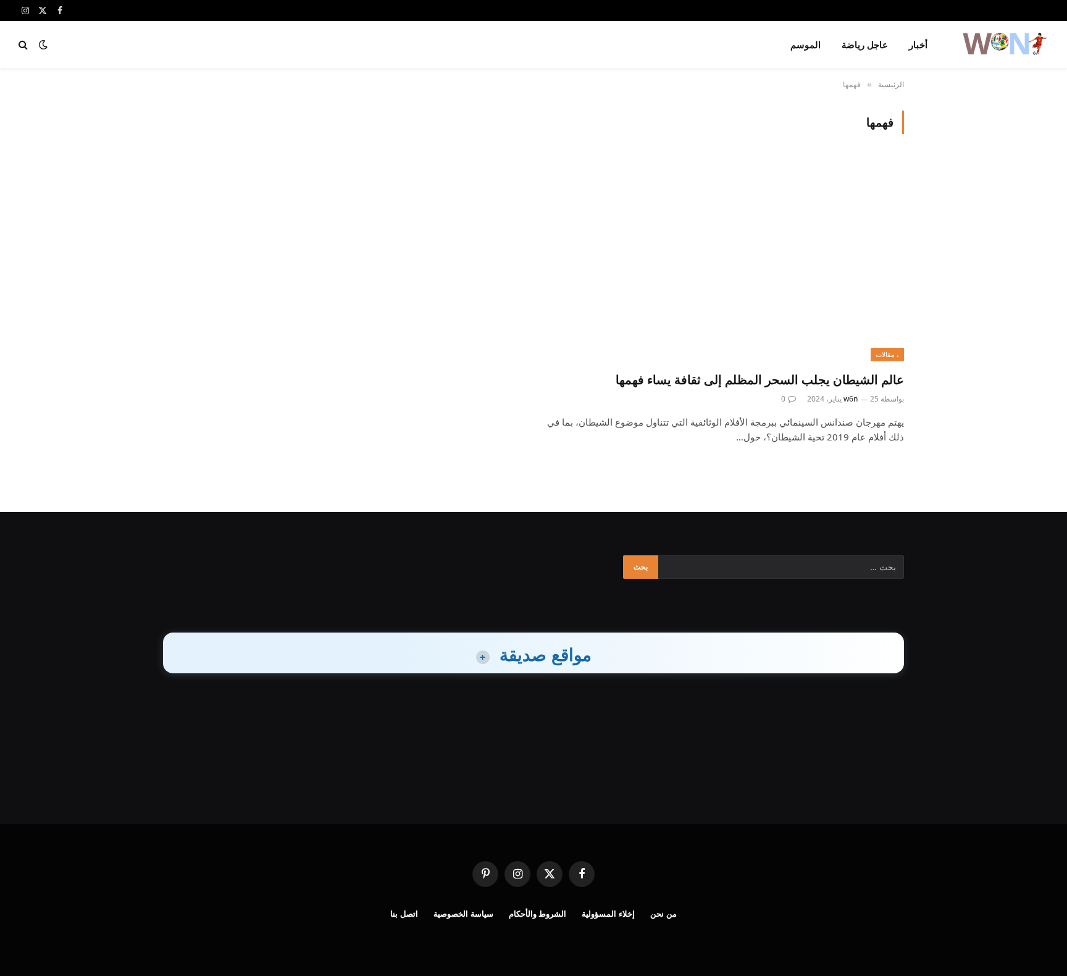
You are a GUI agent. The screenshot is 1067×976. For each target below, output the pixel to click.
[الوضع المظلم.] (43, 44)
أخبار (918, 44)
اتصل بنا (404, 913)
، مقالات (887, 354)
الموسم (805, 44)
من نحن (663, 913)
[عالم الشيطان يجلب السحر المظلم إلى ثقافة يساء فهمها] (724, 260)
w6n (850, 398)
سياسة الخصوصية (463, 913)
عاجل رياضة (865, 44)
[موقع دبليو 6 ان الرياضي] (1004, 44)
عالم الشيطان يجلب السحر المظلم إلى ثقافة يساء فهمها (760, 379)
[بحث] (24, 45)
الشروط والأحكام (538, 913)
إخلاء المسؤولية (608, 913)
